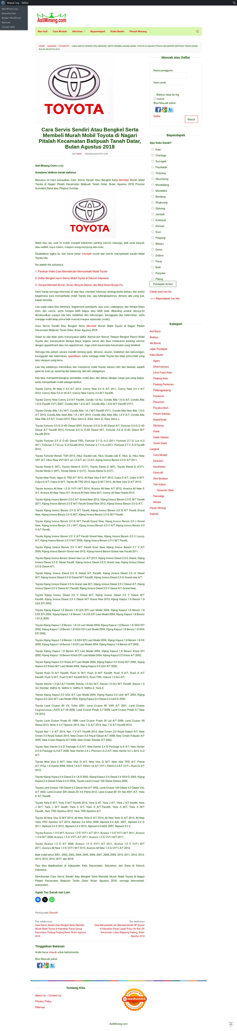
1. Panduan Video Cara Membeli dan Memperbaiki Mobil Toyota (71, 271)
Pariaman (158, 396)
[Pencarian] (197, 31)
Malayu (159, 244)
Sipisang (160, 208)
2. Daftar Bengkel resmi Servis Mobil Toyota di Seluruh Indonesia (72, 278)
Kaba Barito (156, 355)
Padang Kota (160, 378)
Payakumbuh (160, 408)
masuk (53, 952)
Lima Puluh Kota (162, 372)
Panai (158, 261)
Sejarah (154, 514)
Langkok (154, 449)
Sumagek (160, 161)
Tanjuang (160, 173)
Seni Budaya (160, 478)
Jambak (160, 214)
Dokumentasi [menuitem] (9, 13)
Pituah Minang (158, 508)
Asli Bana (155, 331)
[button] (40, 965)
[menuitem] (3, 3)
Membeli (124, 180)
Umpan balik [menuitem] (8, 26)
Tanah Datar (160, 443)
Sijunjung (158, 425)
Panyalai (160, 273)
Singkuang (161, 202)
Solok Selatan (161, 437)
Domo (158, 249)
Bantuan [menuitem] (6, 22)
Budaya (154, 337)
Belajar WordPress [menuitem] (11, 17)
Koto (158, 149)
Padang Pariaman (163, 384)
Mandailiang (162, 185)
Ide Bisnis (155, 343)
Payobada (161, 167)
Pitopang (160, 238)
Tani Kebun (159, 484)
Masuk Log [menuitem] (13, 2)
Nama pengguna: (163, 70)
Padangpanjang (162, 390)
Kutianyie (160, 220)
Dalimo (159, 255)
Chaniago (160, 155)
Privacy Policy (43, 1001)
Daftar (157, 116)
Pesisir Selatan (161, 414)
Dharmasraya (161, 366)
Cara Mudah (160, 455)
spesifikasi (74, 356)
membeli (86, 253)
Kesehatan (159, 466)
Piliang (159, 279)
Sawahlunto (159, 419)
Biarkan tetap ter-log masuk (167, 97)
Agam (156, 361)
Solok (156, 431)
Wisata (157, 502)
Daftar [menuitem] (25, 2)
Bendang (160, 196)
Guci (158, 232)
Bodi (157, 267)
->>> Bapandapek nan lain (165, 298)
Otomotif (53, 912)
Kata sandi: (160, 82)
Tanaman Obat (165, 490)
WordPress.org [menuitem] (10, 8)
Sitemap (40, 1007)
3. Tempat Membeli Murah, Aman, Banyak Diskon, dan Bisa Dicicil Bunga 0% (79, 285)
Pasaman (158, 402)
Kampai (159, 226)
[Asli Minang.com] (51, 17)
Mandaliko (161, 191)
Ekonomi (158, 461)
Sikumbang (161, 179)
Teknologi (158, 496)
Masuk (191, 119)
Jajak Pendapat (158, 349)
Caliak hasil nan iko (161, 291)
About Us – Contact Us (48, 995)
